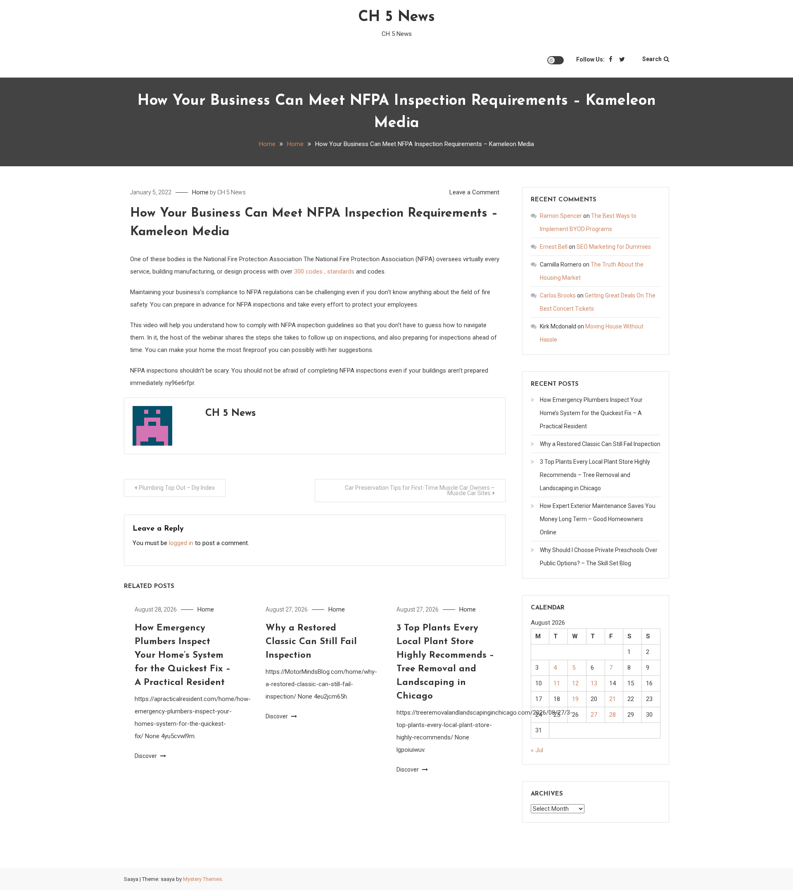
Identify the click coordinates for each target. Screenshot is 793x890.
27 (594, 714)
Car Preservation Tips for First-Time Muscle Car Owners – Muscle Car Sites (420, 490)
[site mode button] (555, 60)
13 (594, 683)
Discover (146, 756)
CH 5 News (396, 17)
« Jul (537, 750)
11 (556, 683)
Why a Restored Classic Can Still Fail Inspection (311, 641)
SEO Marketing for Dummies (614, 246)
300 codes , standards (324, 271)
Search (652, 59)
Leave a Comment (474, 192)
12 (575, 683)
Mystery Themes (202, 879)
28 (612, 714)
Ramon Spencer (561, 215)
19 (575, 699)
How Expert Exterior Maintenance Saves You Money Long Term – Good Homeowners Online (597, 519)
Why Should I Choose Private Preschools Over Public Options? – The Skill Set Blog (599, 557)
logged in (181, 543)
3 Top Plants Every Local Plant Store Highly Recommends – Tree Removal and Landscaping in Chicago (595, 474)
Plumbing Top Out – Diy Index (177, 487)
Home (200, 192)
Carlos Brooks (558, 295)
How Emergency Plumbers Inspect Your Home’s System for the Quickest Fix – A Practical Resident (182, 655)
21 (612, 699)
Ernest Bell (553, 246)
